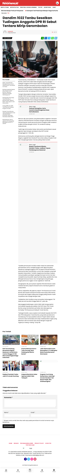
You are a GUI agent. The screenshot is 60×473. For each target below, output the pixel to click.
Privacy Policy (39, 443)
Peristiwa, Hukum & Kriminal (28, 7)
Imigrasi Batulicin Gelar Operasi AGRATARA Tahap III (29, 376)
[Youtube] (34, 459)
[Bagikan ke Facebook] (46, 38)
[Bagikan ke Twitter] (49, 38)
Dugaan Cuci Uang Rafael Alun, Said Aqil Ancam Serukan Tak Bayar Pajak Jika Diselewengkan (47, 377)
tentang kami (30, 445)
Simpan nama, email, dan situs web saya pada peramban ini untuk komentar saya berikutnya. (28, 421)
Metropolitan (14, 7)
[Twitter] (28, 459)
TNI (8, 13)
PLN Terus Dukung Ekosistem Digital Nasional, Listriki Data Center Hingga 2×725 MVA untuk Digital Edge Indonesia (10, 353)
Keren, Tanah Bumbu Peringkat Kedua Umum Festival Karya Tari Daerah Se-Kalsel (9, 84)
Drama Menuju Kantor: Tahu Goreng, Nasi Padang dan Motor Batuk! (28, 351)
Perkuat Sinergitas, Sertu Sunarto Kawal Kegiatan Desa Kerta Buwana (39, 110)
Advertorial (47, 7)
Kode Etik (48, 443)
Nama (6, 412)
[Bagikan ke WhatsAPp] (52, 38)
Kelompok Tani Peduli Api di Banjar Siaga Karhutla (31, 10)
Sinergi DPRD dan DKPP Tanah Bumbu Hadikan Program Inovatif (8, 107)
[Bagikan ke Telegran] (55, 38)
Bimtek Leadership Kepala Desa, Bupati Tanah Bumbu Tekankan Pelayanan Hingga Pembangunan (9, 92)
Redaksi (16, 443)
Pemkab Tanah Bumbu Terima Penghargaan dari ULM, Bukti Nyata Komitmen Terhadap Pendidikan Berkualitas (9, 114)
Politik (40, 7)
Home (10, 443)
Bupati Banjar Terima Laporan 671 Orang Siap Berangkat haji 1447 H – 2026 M (8, 121)
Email (33, 412)
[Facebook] (25, 459)
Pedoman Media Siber (26, 443)
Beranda (4, 13)
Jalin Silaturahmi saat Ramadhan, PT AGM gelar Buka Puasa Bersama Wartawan (48, 351)
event (54, 7)
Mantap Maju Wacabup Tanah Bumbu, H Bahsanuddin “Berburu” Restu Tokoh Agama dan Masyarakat (9, 100)
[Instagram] (31, 459)
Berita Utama (5, 7)
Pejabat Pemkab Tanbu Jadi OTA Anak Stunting (11, 375)
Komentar (8, 397)
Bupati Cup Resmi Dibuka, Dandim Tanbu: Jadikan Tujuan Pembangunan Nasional (39, 148)
